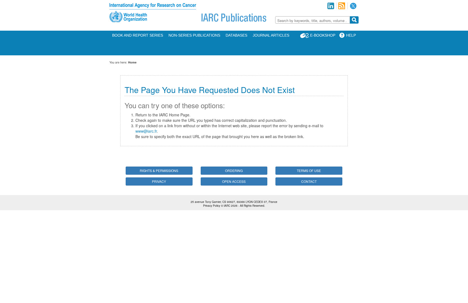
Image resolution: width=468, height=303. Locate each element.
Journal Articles (271, 35)
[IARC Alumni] (330, 5)
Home (132, 62)
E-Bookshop (322, 35)
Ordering (234, 170)
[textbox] (312, 20)
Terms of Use (309, 170)
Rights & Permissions (159, 170)
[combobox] (312, 20)
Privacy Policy (211, 206)
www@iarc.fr (146, 131)
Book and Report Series (137, 35)
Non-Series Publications (194, 35)
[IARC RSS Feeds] (341, 5)
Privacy (159, 181)
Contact (309, 181)
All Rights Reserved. (252, 206)
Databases (236, 35)
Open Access (234, 181)
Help (351, 35)
